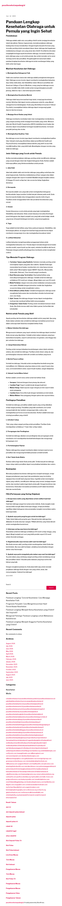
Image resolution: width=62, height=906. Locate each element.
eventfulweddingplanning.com (16, 782)
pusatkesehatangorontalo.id (37, 717)
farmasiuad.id (10, 740)
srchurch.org (41, 790)
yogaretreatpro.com (32, 787)
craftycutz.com (11, 753)
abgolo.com (10, 784)
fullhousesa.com (11, 764)
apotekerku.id (33, 738)
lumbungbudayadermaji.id (37, 743)
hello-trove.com (47, 777)
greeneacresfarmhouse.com (16, 761)
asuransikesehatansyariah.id (28, 698)
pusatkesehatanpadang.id (31, 722)
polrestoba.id (10, 769)
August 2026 (10, 643)
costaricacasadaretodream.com (36, 784)
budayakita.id (46, 740)
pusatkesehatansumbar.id (32, 706)
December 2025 (11, 664)
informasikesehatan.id (40, 769)
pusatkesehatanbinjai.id (14, 722)
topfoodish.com (36, 777)
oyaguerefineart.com (25, 764)
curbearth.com (11, 777)
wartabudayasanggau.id (14, 748)
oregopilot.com (19, 784)
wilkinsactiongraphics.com (15, 758)
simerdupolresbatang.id (39, 748)
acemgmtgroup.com (44, 758)
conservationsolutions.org (45, 774)
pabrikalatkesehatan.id (14, 701)
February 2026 (11, 659)
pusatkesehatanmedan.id (32, 719)
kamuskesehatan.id (12, 771)
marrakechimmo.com (31, 766)
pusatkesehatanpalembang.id (33, 727)
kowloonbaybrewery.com (35, 782)
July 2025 (9, 677)
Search (8, 584)
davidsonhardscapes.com (30, 756)
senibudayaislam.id (12, 745)
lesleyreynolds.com (27, 779)
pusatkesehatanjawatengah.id (34, 709)
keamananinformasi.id (26, 795)
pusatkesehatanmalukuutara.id (16, 717)
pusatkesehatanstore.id (47, 698)
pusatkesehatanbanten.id (14, 704)
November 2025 (11, 667)
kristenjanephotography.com (16, 790)
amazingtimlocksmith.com (15, 766)
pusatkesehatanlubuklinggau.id (16, 730)
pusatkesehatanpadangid (13, 5)
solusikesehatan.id (12, 698)
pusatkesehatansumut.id (14, 706)
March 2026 (10, 656)
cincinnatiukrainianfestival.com (36, 761)
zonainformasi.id (40, 795)
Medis (8, 693)
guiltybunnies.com (30, 758)
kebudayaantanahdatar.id (27, 745)
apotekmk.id (42, 738)
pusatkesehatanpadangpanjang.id (38, 725)
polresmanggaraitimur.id (47, 766)
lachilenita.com (49, 782)
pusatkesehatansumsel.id (15, 709)
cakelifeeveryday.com (13, 774)
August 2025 (10, 675)
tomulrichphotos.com (42, 779)
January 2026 (10, 662)
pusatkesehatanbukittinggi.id (16, 725)
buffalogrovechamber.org (31, 751)
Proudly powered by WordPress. (34, 902)
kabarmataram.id (42, 771)
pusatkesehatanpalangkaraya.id (17, 738)
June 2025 (9, 680)
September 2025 (12, 672)
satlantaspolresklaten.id (14, 751)
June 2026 (9, 649)
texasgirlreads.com (23, 753)
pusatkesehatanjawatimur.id (33, 704)
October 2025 (11, 669)
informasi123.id (11, 797)
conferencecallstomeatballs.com (32, 792)
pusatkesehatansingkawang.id (32, 735)
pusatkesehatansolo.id (35, 730)
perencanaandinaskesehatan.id (32, 701)
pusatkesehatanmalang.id (15, 732)
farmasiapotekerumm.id (28, 771)
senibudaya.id (10, 743)
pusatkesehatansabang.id (15, 719)
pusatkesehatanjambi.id (29, 711)
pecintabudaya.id (21, 740)
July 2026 (9, 646)
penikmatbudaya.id (22, 743)
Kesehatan (10, 690)
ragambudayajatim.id (35, 740)
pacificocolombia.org (23, 777)
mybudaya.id (41, 745)
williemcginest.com (37, 753)
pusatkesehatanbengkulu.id (15, 714)
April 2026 (9, 654)
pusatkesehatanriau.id (13, 711)
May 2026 (9, 651)
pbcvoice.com (49, 764)
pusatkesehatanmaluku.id (34, 714)
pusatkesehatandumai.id (14, 727)
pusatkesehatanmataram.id (33, 732)
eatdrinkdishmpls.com (48, 751)
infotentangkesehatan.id (23, 769)
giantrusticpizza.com (13, 792)
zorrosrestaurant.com (13, 756)
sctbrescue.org (31, 790)
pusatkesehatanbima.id (14, 735)
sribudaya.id (27, 748)
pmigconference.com (13, 779)
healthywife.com (38, 764)
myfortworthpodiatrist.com (15, 787)
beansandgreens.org (28, 774)
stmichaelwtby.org (12, 795)
